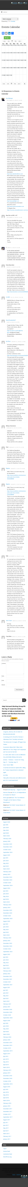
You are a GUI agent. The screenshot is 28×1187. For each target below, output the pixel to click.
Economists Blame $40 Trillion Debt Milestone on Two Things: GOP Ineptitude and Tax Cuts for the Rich (14, 749)
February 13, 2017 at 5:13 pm (16, 447)
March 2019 (6, 1067)
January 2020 (6, 1040)
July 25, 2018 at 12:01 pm (16, 297)
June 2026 (6, 827)
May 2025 (6, 863)
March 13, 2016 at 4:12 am (18, 636)
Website (3, 684)
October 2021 (7, 982)
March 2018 (6, 1100)
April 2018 (6, 1097)
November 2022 (7, 946)
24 (11, 67)
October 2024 (7, 882)
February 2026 (7, 838)
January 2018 (6, 1106)
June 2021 (6, 993)
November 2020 (7, 1012)
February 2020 (7, 1037)
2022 (5, 41)
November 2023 (7, 913)
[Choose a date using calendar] (12, 41)
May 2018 (6, 1095)
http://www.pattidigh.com (13, 201)
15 (4, 60)
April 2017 (6, 1131)
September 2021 (7, 984)
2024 (20, 41)
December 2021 (7, 976)
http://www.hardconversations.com (15, 206)
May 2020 (6, 1029)
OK (23, 700)
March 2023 (6, 935)
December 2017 (7, 1108)
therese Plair (6, 792)
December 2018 (7, 1075)
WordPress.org (7, 1157)
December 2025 (7, 844)
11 (14, 52)
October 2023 (7, 915)
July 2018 (5, 1089)
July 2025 (5, 858)
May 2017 (6, 1128)
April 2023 (6, 932)
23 (7, 67)
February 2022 (7, 971)
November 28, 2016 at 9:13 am (16, 556)
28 (25, 67)
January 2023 (6, 940)
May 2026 (6, 830)
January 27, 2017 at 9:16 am (18, 468)
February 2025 (7, 871)
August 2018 (6, 1086)
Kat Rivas (8, 341)
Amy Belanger (9, 98)
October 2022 (7, 949)
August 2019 (6, 1053)
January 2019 (6, 1073)
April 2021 (6, 998)
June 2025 (6, 860)
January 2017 (6, 1139)
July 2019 (5, 1056)
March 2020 (6, 1034)
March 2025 (6, 869)
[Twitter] (20, 3)
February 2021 (7, 1004)
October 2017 (7, 1114)
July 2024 (5, 891)
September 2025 (7, 852)
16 (7, 60)
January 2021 (6, 1006)
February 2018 (7, 1103)
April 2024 (6, 899)
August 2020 (6, 1020)
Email (3, 681)
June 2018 (6, 1092)
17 (11, 60)
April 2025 (6, 866)
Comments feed (7, 1154)
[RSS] (25, 3)
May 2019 (6, 1062)
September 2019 (7, 1051)
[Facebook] (14, 3)
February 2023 (7, 938)
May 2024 (6, 896)
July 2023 (5, 924)
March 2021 (6, 1001)
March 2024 (6, 902)
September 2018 (7, 1084)
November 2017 (7, 1111)
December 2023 (7, 910)
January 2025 (6, 874)
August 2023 (6, 921)
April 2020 (6, 1031)
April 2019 (6, 1064)
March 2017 (6, 1133)
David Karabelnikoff (10, 320)
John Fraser (9, 620)
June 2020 (6, 1026)
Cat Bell (8, 297)
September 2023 (7, 918)
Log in (4, 1148)
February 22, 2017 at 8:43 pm (14, 427)
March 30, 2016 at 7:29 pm (19, 620)
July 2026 (5, 824)
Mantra (13, 1174)
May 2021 (6, 995)
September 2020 (7, 1017)
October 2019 (7, 1048)
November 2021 (7, 979)
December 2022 (7, 943)
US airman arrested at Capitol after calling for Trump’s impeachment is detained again (14, 770)
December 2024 (7, 877)
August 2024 (6, 888)
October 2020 (7, 1015)
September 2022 (7, 951)
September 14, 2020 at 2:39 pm (14, 100)
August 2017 (6, 1120)
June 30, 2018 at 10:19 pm (13, 322)
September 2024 (7, 885)
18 (14, 60)
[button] (24, 84)
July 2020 (5, 1023)
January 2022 (6, 973)
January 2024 (6, 907)
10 (11, 52)
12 (18, 52)
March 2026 (6, 836)
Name (3, 677)
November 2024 (7, 880)
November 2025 (7, 847)
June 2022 (6, 960)
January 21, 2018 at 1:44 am (18, 341)
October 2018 (7, 1081)
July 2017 (5, 1122)
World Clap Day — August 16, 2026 (16, 789)
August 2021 (6, 987)
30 (7, 75)
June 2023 (6, 927)
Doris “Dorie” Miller (8, 765)
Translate (13, 21)
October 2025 (7, 849)
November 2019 (7, 1045)
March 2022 (6, 968)
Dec (9, 41)
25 (14, 67)
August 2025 (6, 855)
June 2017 (6, 1125)
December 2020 (7, 1009)
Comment (3, 664)
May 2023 (6, 929)
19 (18, 60)
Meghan (8, 468)
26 (18, 67)
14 (25, 52)
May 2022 (6, 962)
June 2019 (6, 1059)
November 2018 (7, 1078)
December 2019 (7, 1042)
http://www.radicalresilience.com (15, 173)
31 (11, 75)
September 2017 (7, 1117)
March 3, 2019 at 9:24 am (13, 247)
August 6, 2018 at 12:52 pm (13, 267)
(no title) (5, 775)
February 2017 (7, 1136)
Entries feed (6, 1151)
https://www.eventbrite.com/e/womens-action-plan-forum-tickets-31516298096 (16, 477)
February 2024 (7, 904)
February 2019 (7, 1070)
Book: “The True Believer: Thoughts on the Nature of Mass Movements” (14, 800)
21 (25, 60)
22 (4, 67)
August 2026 (6, 822)
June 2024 (6, 893)
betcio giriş (6, 797)
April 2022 (6, 965)
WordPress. (18, 1174)
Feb (15, 41)
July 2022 (5, 957)
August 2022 (6, 954)
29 (4, 75)
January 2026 (6, 841)
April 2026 (6, 833)
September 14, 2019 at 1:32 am (14, 217)
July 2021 (5, 990)
